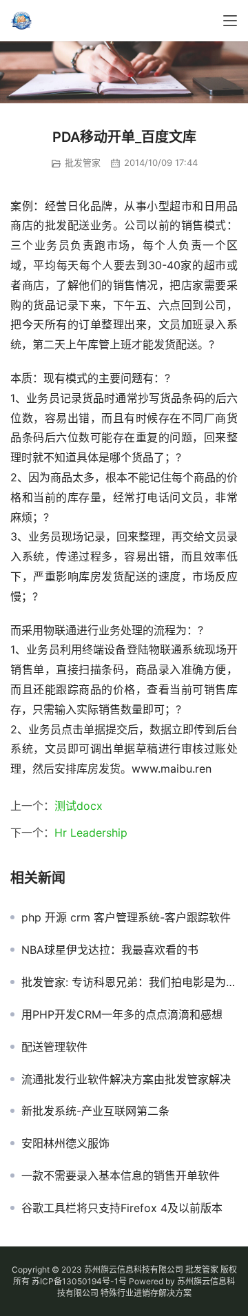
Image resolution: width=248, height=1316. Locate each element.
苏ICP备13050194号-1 (75, 1281)
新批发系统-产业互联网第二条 (95, 1111)
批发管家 (83, 162)
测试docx (78, 806)
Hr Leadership (90, 832)
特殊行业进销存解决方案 (146, 1293)
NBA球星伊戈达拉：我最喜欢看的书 (109, 949)
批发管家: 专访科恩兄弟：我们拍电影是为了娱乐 (129, 982)
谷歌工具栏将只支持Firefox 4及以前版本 (122, 1208)
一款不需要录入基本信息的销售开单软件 (120, 1175)
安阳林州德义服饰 (65, 1143)
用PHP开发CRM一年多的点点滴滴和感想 (122, 1014)
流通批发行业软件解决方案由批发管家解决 (126, 1079)
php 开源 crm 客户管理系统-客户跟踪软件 (126, 917)
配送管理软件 (54, 1047)
